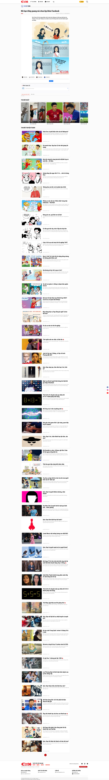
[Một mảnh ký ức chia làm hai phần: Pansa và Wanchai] (71, 112)
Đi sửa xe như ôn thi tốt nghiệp (51, 326)
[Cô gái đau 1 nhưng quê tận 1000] (32, 663)
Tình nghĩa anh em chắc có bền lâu (53, 339)
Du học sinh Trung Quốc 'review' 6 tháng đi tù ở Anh (55, 631)
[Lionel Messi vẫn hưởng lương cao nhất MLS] (32, 538)
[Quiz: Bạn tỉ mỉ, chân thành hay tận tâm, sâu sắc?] (32, 441)
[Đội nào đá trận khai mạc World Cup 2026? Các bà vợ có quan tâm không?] (32, 302)
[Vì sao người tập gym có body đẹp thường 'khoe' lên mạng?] (37, 112)
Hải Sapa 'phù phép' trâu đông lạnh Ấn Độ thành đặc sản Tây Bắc (54, 728)
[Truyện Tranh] (54, 7)
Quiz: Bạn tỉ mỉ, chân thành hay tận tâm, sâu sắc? (55, 437)
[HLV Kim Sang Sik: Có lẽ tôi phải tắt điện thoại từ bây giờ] (32, 704)
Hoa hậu (25, 77)
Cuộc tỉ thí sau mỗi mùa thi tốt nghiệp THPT (55, 242)
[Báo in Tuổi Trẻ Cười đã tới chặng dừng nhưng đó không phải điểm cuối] (32, 261)
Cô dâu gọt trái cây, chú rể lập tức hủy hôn (55, 229)
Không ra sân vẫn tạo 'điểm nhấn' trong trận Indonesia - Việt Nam (55, 201)
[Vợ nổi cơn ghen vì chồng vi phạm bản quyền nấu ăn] (32, 289)
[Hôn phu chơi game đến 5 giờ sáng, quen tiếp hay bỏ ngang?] (32, 427)
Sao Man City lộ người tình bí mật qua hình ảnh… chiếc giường (55, 506)
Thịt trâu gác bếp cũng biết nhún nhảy (53, 464)
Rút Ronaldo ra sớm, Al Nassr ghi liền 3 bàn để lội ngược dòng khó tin (55, 451)
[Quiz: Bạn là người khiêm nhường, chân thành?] (32, 496)
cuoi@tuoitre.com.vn (42, 772)
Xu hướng (34, 1)
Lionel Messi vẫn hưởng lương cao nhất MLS (55, 533)
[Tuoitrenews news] (47, 764)
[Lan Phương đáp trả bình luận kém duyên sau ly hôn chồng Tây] (32, 677)
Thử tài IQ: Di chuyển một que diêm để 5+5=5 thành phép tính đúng (55, 589)
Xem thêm (22, 95)
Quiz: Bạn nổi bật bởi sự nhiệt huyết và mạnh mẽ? (55, 617)
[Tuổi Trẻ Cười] (87, 763)
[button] (53, 2)
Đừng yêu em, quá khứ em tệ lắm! (52, 215)
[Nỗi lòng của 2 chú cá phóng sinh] (32, 413)
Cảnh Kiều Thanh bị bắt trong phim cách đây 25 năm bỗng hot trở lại (55, 576)
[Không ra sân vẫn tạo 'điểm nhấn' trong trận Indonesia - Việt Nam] (32, 205)
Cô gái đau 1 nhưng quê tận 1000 (52, 658)
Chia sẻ (51, 81)
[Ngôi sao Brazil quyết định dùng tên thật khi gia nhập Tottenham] (32, 386)
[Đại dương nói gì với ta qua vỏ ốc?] (32, 275)
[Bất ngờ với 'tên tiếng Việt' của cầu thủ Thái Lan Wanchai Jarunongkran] (54, 112)
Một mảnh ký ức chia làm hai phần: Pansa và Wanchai (70, 121)
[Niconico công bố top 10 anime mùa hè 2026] (32, 649)
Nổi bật (41, 1)
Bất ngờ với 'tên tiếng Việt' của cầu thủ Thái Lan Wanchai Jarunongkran (54, 121)
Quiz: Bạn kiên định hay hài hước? (52, 519)
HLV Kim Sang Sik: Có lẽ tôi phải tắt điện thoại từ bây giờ (54, 700)
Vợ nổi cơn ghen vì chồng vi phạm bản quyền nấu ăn (55, 285)
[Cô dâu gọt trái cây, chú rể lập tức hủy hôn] (32, 233)
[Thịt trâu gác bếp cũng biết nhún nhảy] (32, 469)
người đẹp (40, 77)
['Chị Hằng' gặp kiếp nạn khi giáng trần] (32, 607)
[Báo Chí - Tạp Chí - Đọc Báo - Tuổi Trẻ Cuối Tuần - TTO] (38, 765)
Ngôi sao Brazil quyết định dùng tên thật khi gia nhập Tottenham (55, 382)
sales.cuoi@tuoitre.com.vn (26, 773)
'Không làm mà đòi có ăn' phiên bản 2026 (54, 187)
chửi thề (32, 77)
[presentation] (21, 112)
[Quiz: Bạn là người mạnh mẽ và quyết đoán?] (32, 552)
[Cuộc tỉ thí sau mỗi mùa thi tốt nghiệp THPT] (32, 247)
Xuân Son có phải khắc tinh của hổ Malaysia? (55, 132)
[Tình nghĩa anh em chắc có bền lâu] (32, 344)
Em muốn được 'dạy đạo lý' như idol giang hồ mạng (55, 146)
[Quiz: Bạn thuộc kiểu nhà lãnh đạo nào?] (32, 690)
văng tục (47, 77)
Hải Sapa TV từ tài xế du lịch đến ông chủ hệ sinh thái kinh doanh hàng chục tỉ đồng (55, 562)
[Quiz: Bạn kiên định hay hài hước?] (32, 524)
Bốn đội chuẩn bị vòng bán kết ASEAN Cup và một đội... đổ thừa (55, 160)
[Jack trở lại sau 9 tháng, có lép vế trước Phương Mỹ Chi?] (32, 358)
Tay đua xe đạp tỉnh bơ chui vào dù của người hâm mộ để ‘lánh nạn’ (55, 479)
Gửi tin (82, 1)
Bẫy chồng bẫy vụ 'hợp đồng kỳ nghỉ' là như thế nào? (55, 312)
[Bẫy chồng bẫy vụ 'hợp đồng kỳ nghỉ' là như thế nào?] (32, 316)
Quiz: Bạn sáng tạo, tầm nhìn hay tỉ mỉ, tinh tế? (55, 368)
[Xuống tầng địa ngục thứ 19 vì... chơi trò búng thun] (32, 178)
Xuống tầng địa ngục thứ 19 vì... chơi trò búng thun (56, 174)
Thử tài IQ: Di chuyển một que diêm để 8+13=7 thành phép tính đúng (54, 395)
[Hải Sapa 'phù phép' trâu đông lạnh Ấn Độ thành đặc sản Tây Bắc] (32, 732)
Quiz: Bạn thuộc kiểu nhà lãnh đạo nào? (54, 686)
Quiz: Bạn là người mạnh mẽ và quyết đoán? (55, 547)
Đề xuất (48, 1)
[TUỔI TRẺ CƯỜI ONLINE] (26, 764)
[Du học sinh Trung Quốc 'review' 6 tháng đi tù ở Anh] (32, 635)
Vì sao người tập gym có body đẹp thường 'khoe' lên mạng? (36, 121)
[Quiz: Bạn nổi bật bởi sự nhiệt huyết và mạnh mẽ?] (32, 621)
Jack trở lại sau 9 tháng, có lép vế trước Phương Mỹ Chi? (54, 354)
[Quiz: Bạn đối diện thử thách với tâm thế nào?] (32, 746)
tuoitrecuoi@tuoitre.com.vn (60, 772)
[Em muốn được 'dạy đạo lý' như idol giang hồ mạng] (32, 150)
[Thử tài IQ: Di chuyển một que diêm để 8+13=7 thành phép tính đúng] (32, 399)
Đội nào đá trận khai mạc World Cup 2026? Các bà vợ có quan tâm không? (55, 298)
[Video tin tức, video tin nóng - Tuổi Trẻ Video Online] (43, 765)
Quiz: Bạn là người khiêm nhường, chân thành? (54, 492)
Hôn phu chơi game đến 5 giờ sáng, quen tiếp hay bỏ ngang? (55, 423)
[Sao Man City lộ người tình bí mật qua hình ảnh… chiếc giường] (32, 510)
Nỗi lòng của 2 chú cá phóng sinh (52, 409)
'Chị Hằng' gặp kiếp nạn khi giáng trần (53, 603)
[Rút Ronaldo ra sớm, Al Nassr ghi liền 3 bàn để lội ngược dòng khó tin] (32, 455)
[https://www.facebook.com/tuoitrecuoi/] (82, 763)
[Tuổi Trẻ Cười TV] (84, 763)
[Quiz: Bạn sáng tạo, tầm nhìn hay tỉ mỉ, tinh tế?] (32, 372)
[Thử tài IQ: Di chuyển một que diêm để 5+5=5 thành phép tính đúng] (32, 593)
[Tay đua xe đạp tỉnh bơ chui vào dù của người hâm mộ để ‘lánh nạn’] (32, 483)
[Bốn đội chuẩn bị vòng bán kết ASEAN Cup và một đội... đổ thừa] (32, 164)
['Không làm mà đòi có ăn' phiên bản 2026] (32, 192)
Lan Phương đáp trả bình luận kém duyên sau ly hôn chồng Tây (55, 673)
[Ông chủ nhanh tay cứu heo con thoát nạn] (32, 718)
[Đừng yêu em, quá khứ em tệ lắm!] (32, 219)
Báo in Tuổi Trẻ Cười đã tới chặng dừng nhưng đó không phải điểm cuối (56, 257)
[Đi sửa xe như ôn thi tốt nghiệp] (32, 330)
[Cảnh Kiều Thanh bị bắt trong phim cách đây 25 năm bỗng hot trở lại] (32, 580)
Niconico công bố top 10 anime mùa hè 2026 (55, 644)
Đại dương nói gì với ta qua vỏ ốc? (52, 270)
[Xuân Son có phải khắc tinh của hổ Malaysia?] (32, 136)
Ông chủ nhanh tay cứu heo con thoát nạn (55, 713)
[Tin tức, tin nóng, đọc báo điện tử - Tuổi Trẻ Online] (34, 765)
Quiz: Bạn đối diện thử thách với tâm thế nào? (56, 741)
